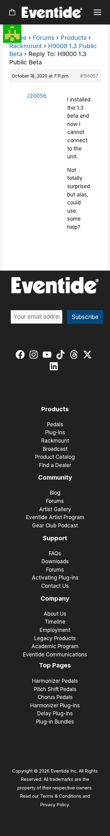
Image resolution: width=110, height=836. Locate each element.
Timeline (55, 622)
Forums (43, 37)
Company (55, 598)
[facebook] (22, 354)
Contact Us (55, 586)
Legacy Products (55, 638)
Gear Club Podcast (55, 525)
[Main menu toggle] (98, 12)
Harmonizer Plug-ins (55, 705)
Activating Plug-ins (55, 578)
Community (55, 477)
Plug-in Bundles (55, 722)
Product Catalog (55, 457)
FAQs (55, 553)
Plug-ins (55, 432)
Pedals (55, 424)
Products (73, 37)
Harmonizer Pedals (55, 681)
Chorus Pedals (55, 697)
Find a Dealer (55, 465)
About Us (55, 614)
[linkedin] (55, 366)
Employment (55, 630)
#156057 (89, 76)
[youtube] (48, 354)
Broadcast (55, 449)
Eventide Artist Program (55, 517)
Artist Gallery (55, 509)
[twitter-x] (89, 354)
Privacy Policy (54, 805)
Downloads (55, 561)
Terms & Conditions (60, 796)
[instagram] (35, 354)
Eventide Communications (55, 655)
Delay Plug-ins (55, 713)
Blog (55, 493)
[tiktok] (62, 354)
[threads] (75, 354)
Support (55, 538)
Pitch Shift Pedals (55, 689)
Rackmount (25, 46)
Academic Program (55, 646)
